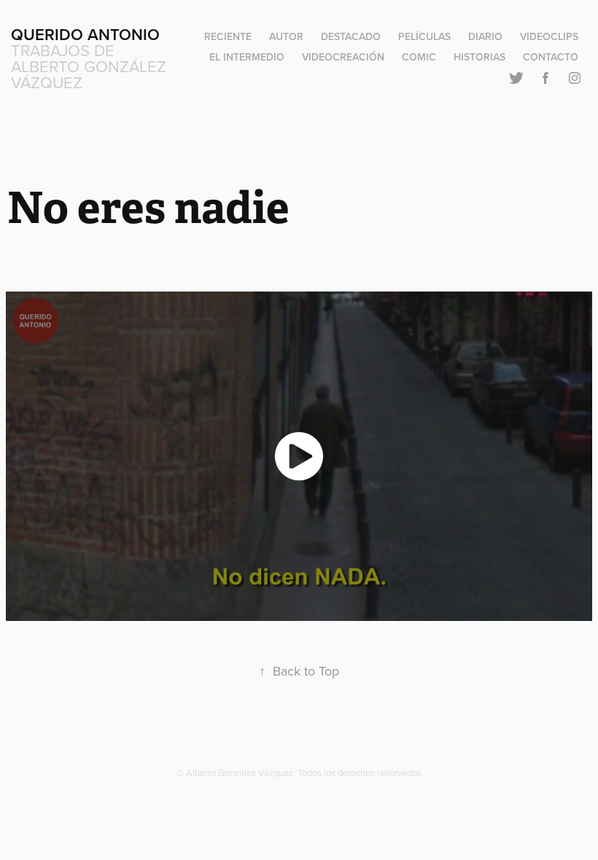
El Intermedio (246, 57)
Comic (419, 57)
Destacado (351, 36)
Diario (485, 36)
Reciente (228, 36)
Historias (479, 57)
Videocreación (343, 57)
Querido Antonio (85, 34)
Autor (286, 36)
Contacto (550, 57)
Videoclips (549, 36)
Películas (424, 36)
